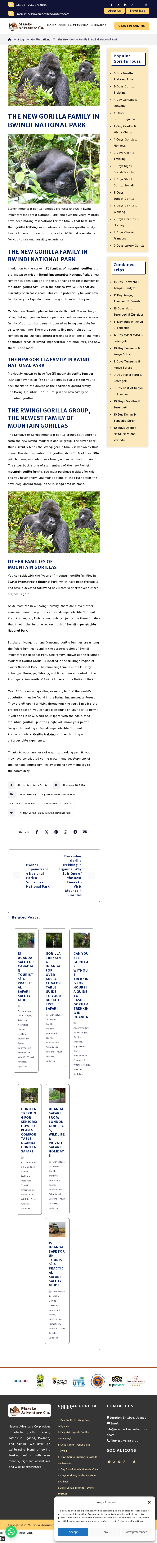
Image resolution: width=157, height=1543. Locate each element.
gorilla (76, 373)
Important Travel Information (58, 794)
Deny (104, 1532)
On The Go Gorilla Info (22, 803)
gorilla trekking (27, 227)
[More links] (110, 26)
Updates (67, 803)
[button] (149, 1502)
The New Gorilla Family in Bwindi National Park (44, 812)
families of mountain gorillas (71, 268)
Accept (73, 1532)
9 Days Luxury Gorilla (129, 245)
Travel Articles (49, 803)
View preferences (136, 1532)
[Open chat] (2, 1538)
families (87, 373)
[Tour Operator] (26, 26)
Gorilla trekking (44, 734)
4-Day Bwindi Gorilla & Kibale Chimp (78, 1469)
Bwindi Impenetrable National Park (64, 274)
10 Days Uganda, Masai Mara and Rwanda (125, 434)
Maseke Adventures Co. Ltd (32, 785)
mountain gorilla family (25, 471)
